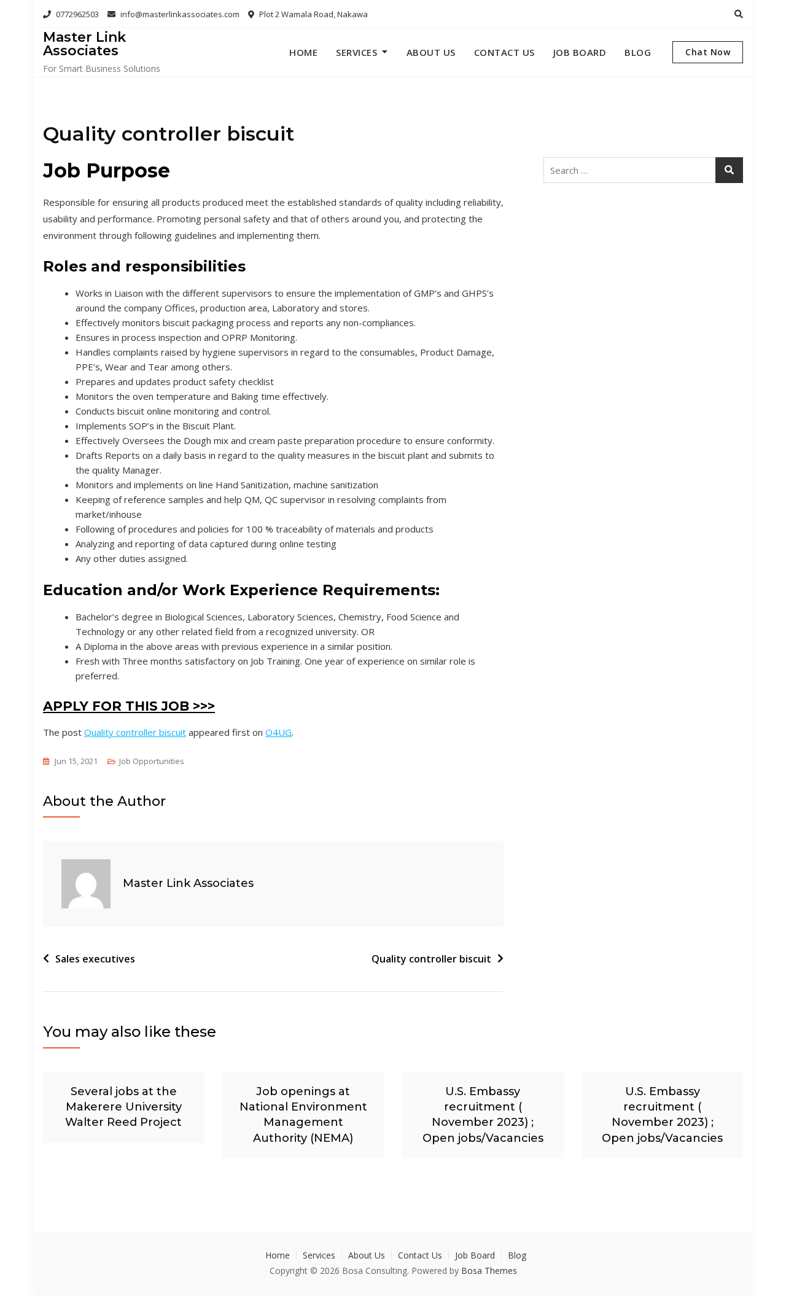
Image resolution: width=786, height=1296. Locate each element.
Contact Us (504, 52)
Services (356, 52)
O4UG (278, 732)
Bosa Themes (489, 1270)
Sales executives (95, 959)
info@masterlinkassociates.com (179, 14)
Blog (638, 52)
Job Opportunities (151, 761)
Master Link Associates (84, 44)
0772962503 (76, 14)
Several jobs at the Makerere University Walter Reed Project (123, 1107)
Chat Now (707, 52)
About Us (431, 52)
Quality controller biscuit (135, 732)
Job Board (580, 52)
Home (303, 52)
